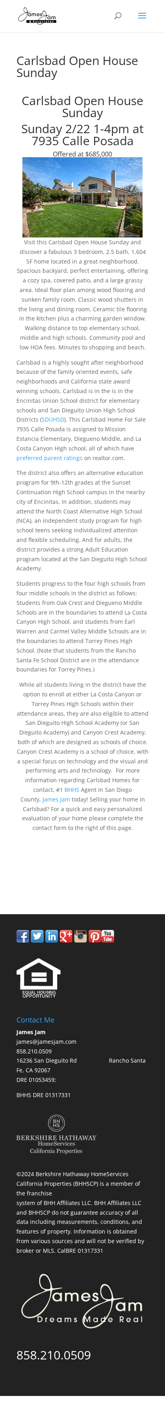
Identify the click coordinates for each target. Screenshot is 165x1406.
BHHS (72, 789)
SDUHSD (53, 419)
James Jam (56, 799)
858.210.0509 (53, 880)
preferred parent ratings (49, 458)
